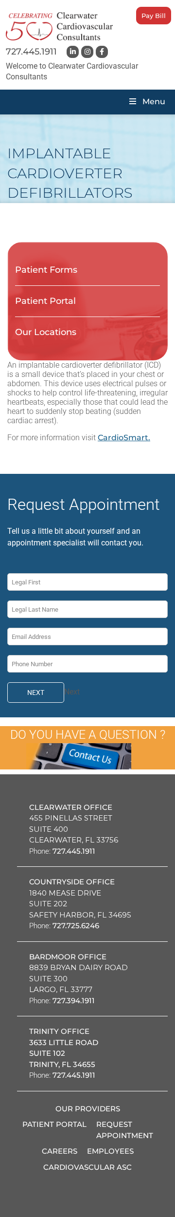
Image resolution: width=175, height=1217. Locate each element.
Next (35, 692)
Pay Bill (153, 15)
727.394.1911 (73, 1000)
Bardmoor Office (67, 956)
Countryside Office (72, 881)
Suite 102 (47, 1053)
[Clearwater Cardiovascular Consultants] (59, 26)
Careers (59, 1151)
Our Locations (45, 332)
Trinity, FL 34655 (62, 1064)
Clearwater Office (70, 807)
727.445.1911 (31, 51)
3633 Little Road (63, 1042)
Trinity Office (59, 1031)
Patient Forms (46, 269)
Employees (110, 1151)
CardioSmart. (124, 437)
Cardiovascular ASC (87, 1167)
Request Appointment (124, 1130)
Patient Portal (45, 301)
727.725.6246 (75, 925)
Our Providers (87, 1108)
